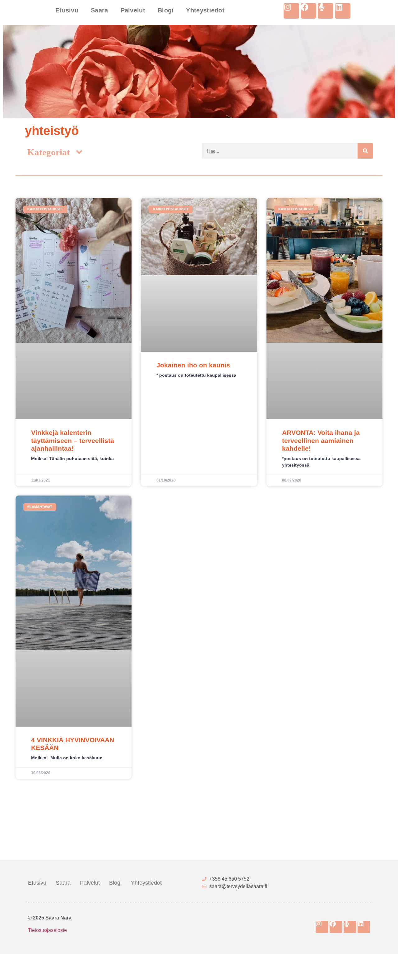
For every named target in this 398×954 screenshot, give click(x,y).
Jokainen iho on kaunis (193, 365)
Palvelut (133, 10)
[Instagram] (291, 11)
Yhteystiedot (205, 10)
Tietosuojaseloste (47, 930)
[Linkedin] (342, 11)
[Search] (365, 151)
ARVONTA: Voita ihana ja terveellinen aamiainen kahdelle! (321, 440)
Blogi (166, 10)
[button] (54, 152)
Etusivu (66, 10)
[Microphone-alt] (325, 11)
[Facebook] (308, 11)
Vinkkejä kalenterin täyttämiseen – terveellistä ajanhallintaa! (72, 440)
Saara (99, 10)
